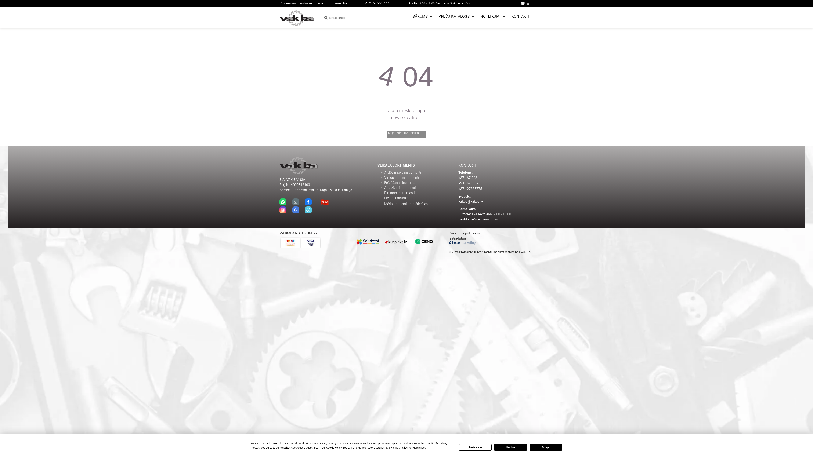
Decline (510, 447)
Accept (546, 447)
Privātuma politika (462, 233)
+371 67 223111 (470, 178)
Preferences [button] (419, 447)
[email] (295, 202)
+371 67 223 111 (377, 3)
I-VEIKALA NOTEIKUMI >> (298, 233)
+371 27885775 (470, 189)
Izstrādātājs (457, 238)
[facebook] (308, 202)
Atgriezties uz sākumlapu (406, 133)
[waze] (308, 210)
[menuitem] (421, 16)
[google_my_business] (295, 210)
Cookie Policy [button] (334, 447)
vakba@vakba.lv (470, 202)
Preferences (475, 447)
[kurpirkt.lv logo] (396, 241)
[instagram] (282, 210)
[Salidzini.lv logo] (368, 241)
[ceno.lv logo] (424, 241)
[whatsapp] (282, 202)
